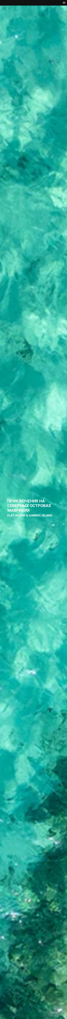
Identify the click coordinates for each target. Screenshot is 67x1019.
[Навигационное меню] (64, 3)
